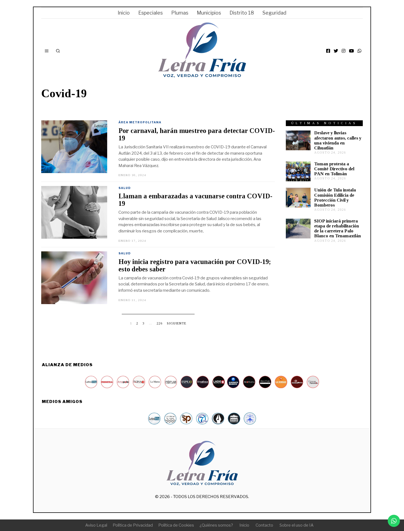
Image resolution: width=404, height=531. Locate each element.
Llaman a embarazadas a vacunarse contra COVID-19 (195, 199)
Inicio (124, 13)
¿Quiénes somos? (216, 525)
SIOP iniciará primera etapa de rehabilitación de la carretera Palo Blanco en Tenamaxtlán (337, 228)
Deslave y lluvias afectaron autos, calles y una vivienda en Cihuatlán (337, 140)
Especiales (150, 13)
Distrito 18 (241, 13)
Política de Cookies (176, 525)
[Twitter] (335, 51)
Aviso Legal (96, 525)
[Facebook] (328, 51)
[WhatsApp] (359, 51)
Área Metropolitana (139, 122)
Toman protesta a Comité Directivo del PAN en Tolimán (334, 168)
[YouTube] (351, 51)
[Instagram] (343, 51)
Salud (124, 188)
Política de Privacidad (133, 525)
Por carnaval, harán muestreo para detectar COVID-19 (196, 134)
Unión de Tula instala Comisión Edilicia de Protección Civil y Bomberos (335, 197)
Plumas (179, 13)
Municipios (209, 13)
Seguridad (274, 13)
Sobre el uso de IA (297, 525)
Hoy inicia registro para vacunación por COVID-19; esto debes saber (194, 265)
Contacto (264, 525)
